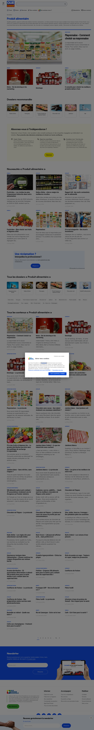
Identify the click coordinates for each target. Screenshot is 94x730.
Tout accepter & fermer (57, 373)
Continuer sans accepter (59, 356)
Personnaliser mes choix (57, 370)
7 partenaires (44, 363)
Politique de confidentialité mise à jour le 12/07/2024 (39, 370)
